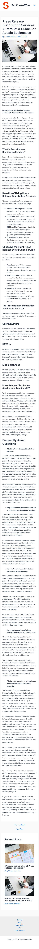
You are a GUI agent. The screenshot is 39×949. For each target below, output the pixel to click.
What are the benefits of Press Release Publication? (19, 867)
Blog (6, 871)
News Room (19, 925)
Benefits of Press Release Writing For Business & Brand (18, 899)
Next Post (19, 829)
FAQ (19, 928)
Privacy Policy (20, 930)
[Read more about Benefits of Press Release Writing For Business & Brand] (19, 886)
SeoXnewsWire (20, 5)
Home (19, 920)
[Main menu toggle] (34, 5)
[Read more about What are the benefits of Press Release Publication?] (19, 854)
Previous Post (20, 825)
